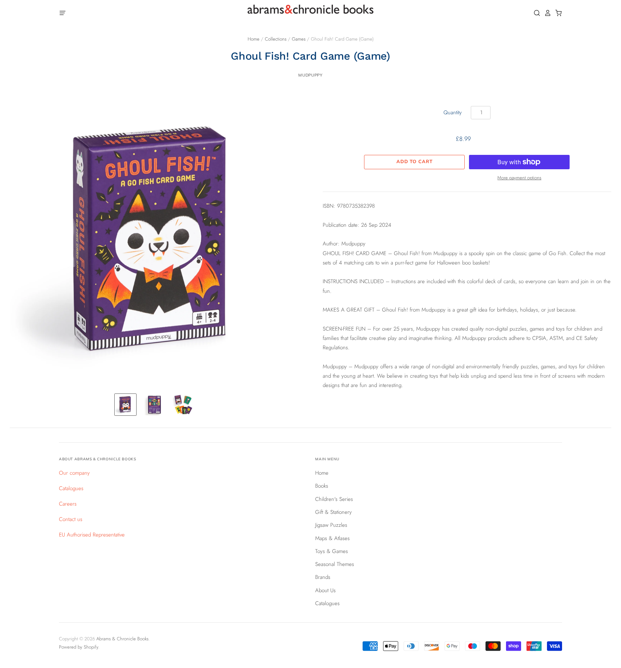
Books (321, 486)
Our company (74, 473)
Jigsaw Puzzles (331, 525)
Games (298, 39)
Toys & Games (331, 551)
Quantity (452, 112)
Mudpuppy (310, 75)
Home (253, 39)
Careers (68, 504)
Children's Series (334, 499)
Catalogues (71, 488)
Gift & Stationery (333, 512)
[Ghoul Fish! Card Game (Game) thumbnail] (125, 404)
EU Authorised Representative (92, 535)
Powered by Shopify (78, 647)
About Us (325, 590)
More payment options (519, 177)
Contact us (70, 519)
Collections (275, 39)
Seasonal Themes (334, 564)
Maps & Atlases (332, 538)
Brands (322, 577)
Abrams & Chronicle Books (122, 638)
